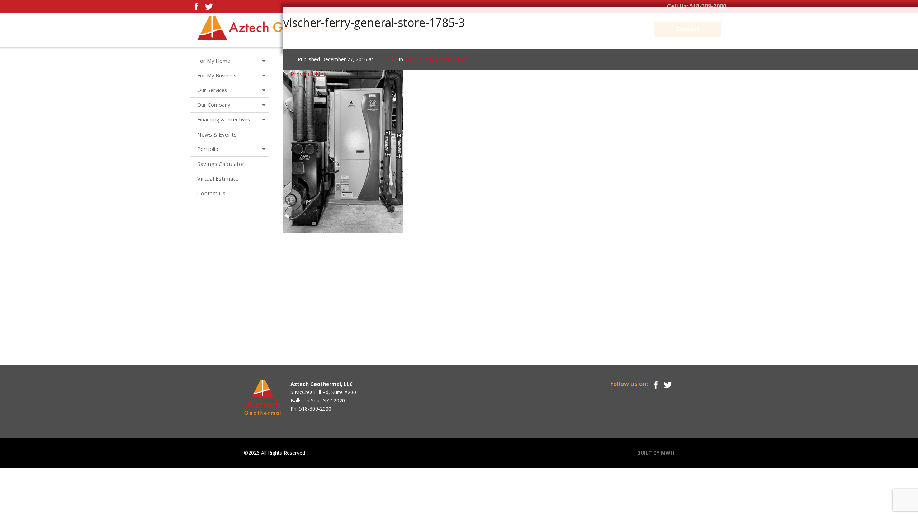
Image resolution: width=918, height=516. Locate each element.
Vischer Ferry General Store (436, 59)
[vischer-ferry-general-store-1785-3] (343, 143)
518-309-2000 (708, 6)
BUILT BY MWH (655, 452)
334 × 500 (386, 59)
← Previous (298, 74)
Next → (326, 74)
